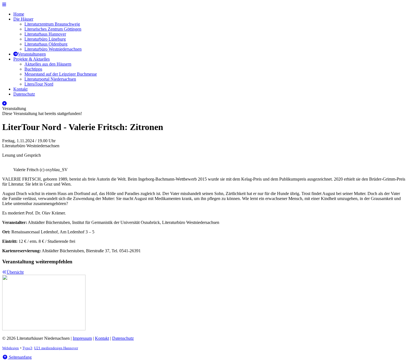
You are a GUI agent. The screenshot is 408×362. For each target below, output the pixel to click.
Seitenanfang (20, 357)
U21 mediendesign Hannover (56, 348)
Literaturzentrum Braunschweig (52, 24)
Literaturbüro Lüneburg (45, 39)
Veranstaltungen (32, 54)
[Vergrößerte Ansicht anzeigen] (204, 164)
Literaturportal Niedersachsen (50, 79)
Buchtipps (33, 69)
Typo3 (27, 348)
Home (18, 14)
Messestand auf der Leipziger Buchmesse (60, 74)
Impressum (82, 338)
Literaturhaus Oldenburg (45, 44)
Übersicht (15, 272)
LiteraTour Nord (38, 84)
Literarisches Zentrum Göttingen (52, 29)
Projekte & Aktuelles (31, 59)
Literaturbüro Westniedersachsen (53, 49)
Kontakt (20, 89)
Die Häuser (23, 19)
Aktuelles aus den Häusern (47, 64)
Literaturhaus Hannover (45, 34)
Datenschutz (24, 94)
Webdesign (10, 348)
